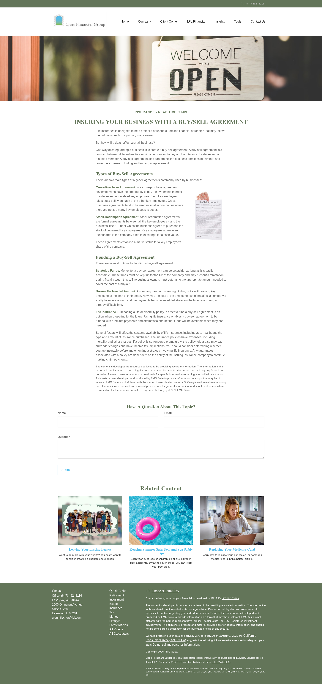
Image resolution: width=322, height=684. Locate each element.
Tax (111, 612)
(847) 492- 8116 (254, 3)
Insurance (115, 608)
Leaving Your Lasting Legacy (90, 549)
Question (64, 436)
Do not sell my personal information (175, 644)
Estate (113, 603)
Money (113, 616)
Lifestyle (114, 621)
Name (62, 413)
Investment (116, 599)
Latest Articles (118, 625)
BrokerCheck (230, 598)
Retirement (116, 595)
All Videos (116, 629)
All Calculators (119, 633)
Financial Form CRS (165, 591)
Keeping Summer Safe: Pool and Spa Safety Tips (161, 551)
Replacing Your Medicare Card (232, 549)
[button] (144, 21)
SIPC (227, 662)
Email (168, 413)
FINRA (216, 662)
